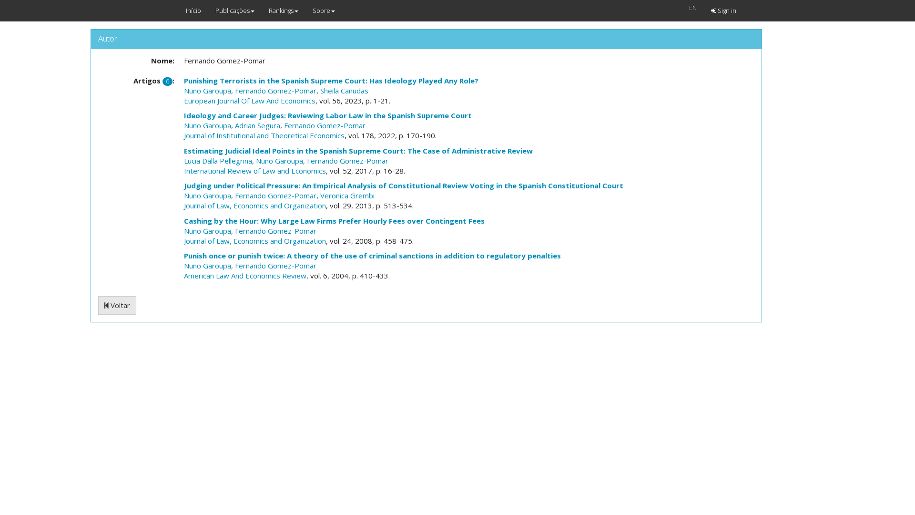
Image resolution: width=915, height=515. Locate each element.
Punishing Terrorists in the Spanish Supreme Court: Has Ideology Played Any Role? (331, 80)
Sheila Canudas (344, 90)
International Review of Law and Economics (255, 170)
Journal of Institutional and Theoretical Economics (264, 135)
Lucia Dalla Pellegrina (218, 160)
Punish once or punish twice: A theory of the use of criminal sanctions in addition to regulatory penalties (372, 255)
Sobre (321, 10)
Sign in (726, 10)
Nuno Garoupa (207, 90)
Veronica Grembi (347, 195)
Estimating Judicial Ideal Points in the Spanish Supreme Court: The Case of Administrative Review (358, 150)
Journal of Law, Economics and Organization (255, 205)
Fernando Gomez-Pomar (275, 90)
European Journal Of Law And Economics (249, 100)
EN (693, 7)
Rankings (281, 10)
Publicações (232, 10)
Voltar (119, 305)
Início (193, 10)
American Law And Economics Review (245, 275)
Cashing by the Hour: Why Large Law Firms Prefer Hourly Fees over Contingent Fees (334, 221)
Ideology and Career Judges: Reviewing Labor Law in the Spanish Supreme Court (328, 115)
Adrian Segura (257, 125)
